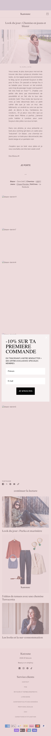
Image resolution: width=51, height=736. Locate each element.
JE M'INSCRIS (25, 391)
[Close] (46, 337)
